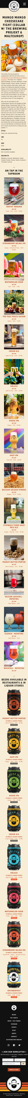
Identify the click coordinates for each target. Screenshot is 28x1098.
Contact (14, 1036)
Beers (14, 1014)
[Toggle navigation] (24, 4)
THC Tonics (14, 1018)
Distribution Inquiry (14, 1039)
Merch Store (14, 1069)
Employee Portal (18, 1095)
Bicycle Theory (9, 1095)
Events (14, 1027)
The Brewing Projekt (7, 78)
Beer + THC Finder (14, 1021)
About (14, 1033)
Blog (14, 1030)
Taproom (14, 1024)
